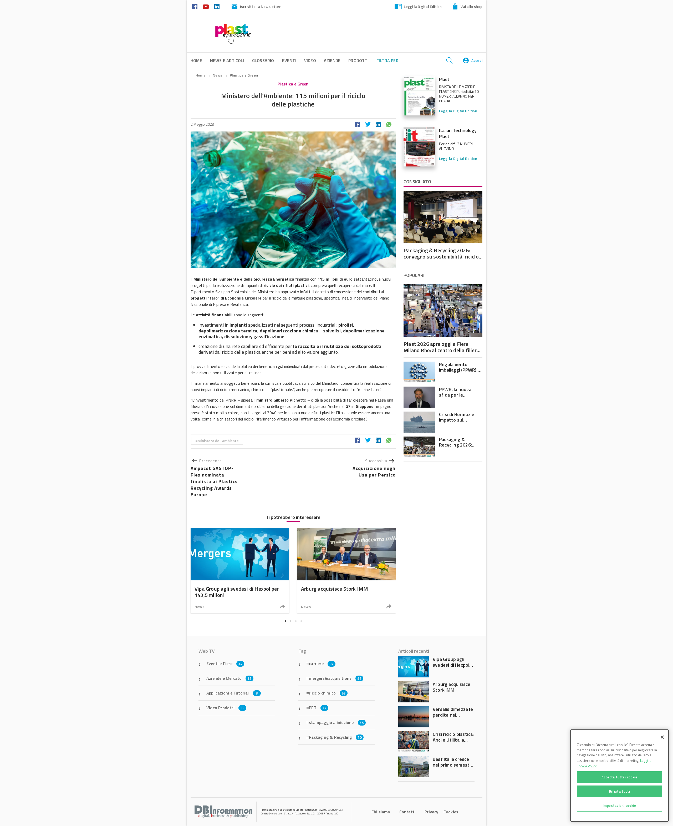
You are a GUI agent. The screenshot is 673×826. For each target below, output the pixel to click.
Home (201, 75)
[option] (240, 570)
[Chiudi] (662, 737)
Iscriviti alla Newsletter (260, 6)
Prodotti (358, 60)
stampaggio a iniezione (336, 722)
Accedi (476, 60)
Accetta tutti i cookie (619, 777)
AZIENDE (332, 60)
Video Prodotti (224, 708)
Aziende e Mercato (229, 678)
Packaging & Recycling (335, 737)
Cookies (450, 812)
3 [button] (295, 621)
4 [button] (301, 621)
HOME (196, 60)
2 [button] (290, 621)
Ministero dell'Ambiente (218, 440)
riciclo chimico (327, 693)
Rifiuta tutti (619, 791)
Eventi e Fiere (224, 663)
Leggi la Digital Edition (423, 6)
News (218, 75)
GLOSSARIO (263, 60)
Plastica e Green (244, 75)
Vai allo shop (471, 6)
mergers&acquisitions (335, 678)
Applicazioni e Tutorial (232, 693)
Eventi (289, 60)
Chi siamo (380, 812)
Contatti (407, 812)
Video (310, 60)
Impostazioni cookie (619, 805)
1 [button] (285, 621)
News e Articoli (227, 60)
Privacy (431, 812)
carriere (321, 663)
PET (318, 708)
